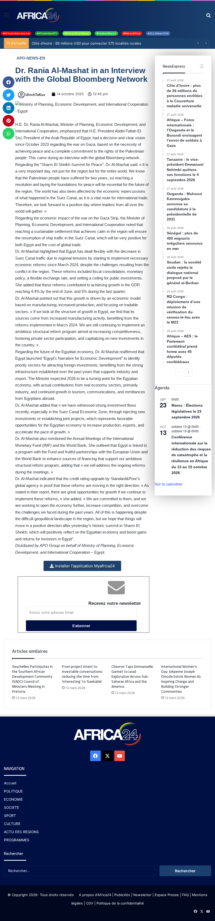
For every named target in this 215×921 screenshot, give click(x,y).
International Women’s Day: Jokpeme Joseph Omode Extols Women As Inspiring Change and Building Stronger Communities (181, 679)
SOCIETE (11, 807)
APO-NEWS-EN (31, 58)
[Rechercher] (208, 17)
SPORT (10, 816)
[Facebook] (95, 756)
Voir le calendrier (168, 484)
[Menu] (6, 17)
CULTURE (12, 824)
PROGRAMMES (16, 840)
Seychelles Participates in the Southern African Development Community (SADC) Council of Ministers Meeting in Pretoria (32, 679)
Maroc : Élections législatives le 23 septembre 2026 (187, 411)
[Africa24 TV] (37, 14)
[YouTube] (119, 756)
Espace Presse (166, 895)
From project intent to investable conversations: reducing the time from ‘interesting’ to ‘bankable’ (82, 674)
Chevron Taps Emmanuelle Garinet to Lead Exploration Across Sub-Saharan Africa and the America (132, 676)
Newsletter (142, 895)
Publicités (122, 895)
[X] (107, 756)
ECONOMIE (13, 799)
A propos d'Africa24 (95, 895)
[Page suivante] (188, 372)
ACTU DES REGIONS (21, 832)
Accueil (10, 783)
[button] (8, 82)
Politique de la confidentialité (120, 903)
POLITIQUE (13, 791)
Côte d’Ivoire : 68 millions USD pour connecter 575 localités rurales (86, 43)
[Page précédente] (179, 372)
